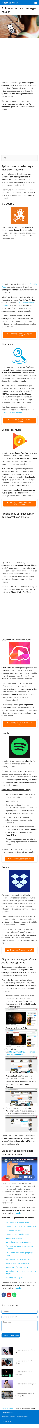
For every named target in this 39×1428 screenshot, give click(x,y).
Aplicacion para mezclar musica (17, 1222)
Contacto (12, 1416)
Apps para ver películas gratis (17, 1263)
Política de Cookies (22, 1416)
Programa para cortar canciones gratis (20, 1226)
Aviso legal (5, 1416)
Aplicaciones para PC (8, 1421)
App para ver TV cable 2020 (16, 1267)
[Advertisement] (19, 60)
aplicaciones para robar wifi (12, 413)
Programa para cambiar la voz (17, 1234)
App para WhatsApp (13, 1238)
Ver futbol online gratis (14, 1278)
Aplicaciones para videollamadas (18, 1259)
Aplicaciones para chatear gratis (18, 1242)
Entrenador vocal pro (13, 1230)
